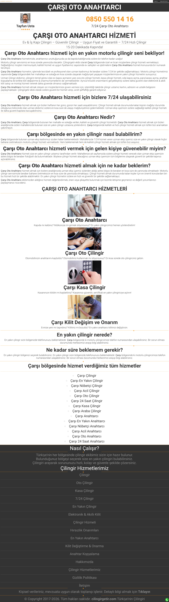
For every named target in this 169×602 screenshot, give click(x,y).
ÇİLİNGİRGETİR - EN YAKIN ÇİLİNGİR (6, 1)
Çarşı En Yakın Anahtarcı (86, 421)
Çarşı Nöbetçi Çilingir (86, 386)
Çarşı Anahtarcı (86, 416)
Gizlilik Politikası (84, 578)
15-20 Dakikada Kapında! (84, 47)
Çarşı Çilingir (86, 376)
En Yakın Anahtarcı (84, 538)
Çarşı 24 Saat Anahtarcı (86, 441)
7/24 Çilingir (84, 499)
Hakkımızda (84, 562)
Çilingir (84, 475)
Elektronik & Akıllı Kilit (84, 514)
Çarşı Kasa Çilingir (86, 406)
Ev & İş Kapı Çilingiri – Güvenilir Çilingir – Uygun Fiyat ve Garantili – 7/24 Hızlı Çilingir (84, 42)
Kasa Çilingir (84, 491)
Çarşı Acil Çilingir (86, 391)
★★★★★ (26, 29)
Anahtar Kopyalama (84, 554)
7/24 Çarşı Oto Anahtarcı (109, 26)
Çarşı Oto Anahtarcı (86, 436)
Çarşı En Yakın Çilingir (86, 381)
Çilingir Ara (156, 1)
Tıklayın (144, 592)
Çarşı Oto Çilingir (86, 396)
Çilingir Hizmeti (84, 522)
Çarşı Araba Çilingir (86, 411)
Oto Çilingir (84, 483)
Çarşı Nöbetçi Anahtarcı (86, 426)
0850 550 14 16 (110, 19)
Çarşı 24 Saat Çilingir (86, 401)
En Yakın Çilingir (84, 506)
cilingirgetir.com (104, 599)
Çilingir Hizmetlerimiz (84, 570)
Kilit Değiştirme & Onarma (84, 546)
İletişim (84, 586)
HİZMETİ (84, 36)
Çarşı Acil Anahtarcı (86, 431)
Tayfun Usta (25, 26)
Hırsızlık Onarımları (84, 530)
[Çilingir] (84, 479)
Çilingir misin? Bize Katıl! (164, 1)
